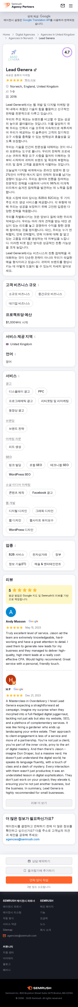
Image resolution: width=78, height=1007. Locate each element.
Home (6, 34)
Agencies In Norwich (21, 38)
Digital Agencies (25, 34)
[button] (67, 52)
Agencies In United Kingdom (58, 34)
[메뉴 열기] (70, 5)
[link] (63, 5)
